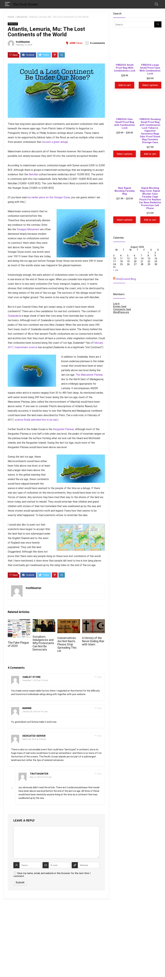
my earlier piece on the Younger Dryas (48, 197)
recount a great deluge (55, 141)
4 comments (97, 43)
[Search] (156, 4)
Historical (22, 17)
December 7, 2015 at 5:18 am (35, 680)
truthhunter (23, 41)
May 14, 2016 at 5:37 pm (41, 777)
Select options (150, 300)
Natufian (33, 174)
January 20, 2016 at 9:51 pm (35, 711)
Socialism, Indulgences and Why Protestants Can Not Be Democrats (43, 643)
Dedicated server (34, 735)
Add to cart (124, 300)
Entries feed (119, 521)
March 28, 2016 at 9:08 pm (34, 739)
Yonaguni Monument (28, 229)
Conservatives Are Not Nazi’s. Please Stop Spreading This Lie (67, 644)
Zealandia (13, 315)
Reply (99, 677)
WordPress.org (121, 527)
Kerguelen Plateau (63, 429)
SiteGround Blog (126, 494)
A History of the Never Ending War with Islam (93, 641)
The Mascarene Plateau (89, 374)
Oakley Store (31, 677)
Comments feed (122, 524)
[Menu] (7, 4)
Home (11, 17)
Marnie (27, 708)
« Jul (115, 485)
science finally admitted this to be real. (36, 419)
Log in (116, 518)
